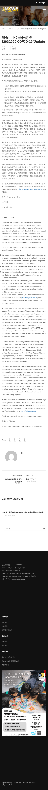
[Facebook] (9, 440)
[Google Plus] (14, 440)
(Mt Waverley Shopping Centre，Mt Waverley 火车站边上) (20, 576)
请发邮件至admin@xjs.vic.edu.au (30, 189)
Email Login (41, 3)
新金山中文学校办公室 (13, 570)
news (14, 49)
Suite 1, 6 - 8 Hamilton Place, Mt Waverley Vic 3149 (18, 573)
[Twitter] (19, 440)
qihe (3, 49)
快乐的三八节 (31, 479)
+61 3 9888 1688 (17, 565)
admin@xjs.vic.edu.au (29, 298)
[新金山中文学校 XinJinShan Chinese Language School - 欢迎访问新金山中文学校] (10, 10)
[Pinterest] (24, 440)
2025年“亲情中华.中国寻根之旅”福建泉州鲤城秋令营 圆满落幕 (24, 512)
